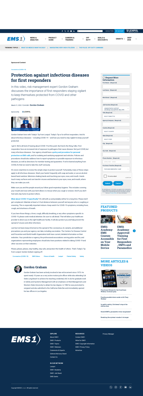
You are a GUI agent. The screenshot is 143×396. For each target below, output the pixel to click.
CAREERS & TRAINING (69, 39)
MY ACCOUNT (119, 31)
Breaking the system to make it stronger (115, 317)
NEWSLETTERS (110, 31)
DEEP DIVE (129, 39)
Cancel (118, 183)
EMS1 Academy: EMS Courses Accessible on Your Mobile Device (107, 237)
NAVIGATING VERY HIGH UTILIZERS (62, 48)
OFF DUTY (88, 39)
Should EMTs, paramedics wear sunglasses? (116, 312)
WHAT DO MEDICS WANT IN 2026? (33, 48)
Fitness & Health (49, 256)
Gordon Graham (37, 105)
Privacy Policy (113, 193)
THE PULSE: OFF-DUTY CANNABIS (91, 48)
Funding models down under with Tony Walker (114, 298)
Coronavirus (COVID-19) (18, 69)
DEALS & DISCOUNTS (103, 39)
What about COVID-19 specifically (24, 199)
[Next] (134, 230)
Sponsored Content (18, 62)
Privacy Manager (108, 334)
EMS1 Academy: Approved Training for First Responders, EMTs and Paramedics (124, 237)
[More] (45, 39)
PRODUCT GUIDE (53, 39)
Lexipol (60, 256)
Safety (82, 256)
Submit (107, 183)
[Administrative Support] (116, 108)
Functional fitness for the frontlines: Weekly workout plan (113, 291)
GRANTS (119, 39)
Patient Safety (71, 256)
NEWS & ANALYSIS (34, 39)
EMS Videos (36, 256)
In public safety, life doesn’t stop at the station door (114, 305)
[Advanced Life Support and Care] (116, 110)
